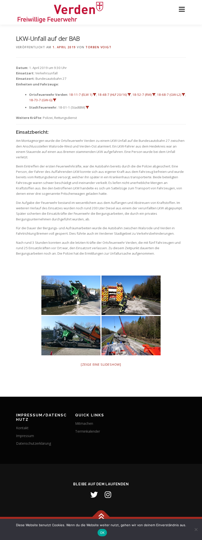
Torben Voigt (98, 47)
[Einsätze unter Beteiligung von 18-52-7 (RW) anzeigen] (153, 94)
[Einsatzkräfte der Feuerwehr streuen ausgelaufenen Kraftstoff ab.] (131, 295)
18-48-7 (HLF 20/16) (112, 94)
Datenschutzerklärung (33, 443)
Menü (181, 9)
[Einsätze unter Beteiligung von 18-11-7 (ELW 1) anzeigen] (94, 94)
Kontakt (22, 427)
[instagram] (108, 494)
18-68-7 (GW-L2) (169, 94)
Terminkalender (87, 431)
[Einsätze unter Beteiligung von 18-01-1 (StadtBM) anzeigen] (87, 107)
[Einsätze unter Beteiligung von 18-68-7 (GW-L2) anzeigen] (183, 94)
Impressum (25, 435)
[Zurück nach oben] (101, 517)
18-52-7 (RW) (142, 94)
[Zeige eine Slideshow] (101, 364)
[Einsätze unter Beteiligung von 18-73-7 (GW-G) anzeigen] (54, 100)
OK (102, 533)
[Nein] (195, 529)
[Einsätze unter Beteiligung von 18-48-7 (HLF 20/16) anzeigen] (129, 94)
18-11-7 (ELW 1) (80, 94)
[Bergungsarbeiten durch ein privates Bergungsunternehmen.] (131, 335)
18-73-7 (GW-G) (40, 100)
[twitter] (94, 494)
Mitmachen (84, 423)
